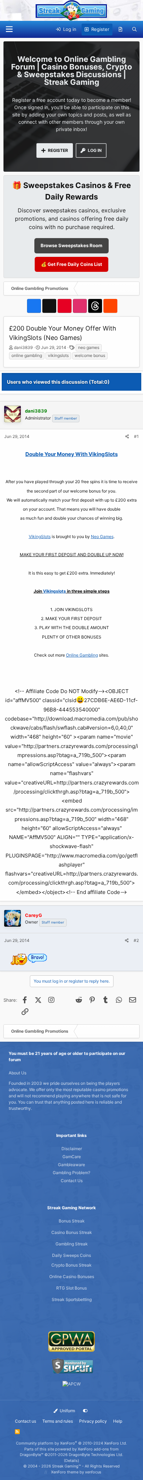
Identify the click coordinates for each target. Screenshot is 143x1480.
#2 (136, 940)
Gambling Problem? (71, 1172)
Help (117, 1421)
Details (71, 1460)
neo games (88, 347)
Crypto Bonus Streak (71, 1265)
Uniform (67, 1410)
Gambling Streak (72, 1243)
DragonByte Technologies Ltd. (96, 1454)
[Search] (134, 29)
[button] (9, 29)
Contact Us (72, 1180)
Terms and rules (57, 1421)
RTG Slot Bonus (71, 1288)
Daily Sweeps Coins (71, 1255)
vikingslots (58, 355)
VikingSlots (40, 536)
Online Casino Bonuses (71, 1276)
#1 (136, 436)
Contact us (25, 1421)
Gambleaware (71, 1164)
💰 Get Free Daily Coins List (71, 264)
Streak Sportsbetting (72, 1299)
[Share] (127, 436)
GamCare (71, 1156)
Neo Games (102, 536)
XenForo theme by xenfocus (76, 1472)
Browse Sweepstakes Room (71, 245)
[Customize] (85, 1411)
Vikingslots (54, 591)
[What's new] (120, 29)
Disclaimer (71, 1148)
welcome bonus (90, 355)
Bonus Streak (72, 1220)
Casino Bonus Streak (71, 1232)
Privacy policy (93, 1421)
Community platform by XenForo (71, 1443)
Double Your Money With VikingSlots (71, 454)
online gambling (26, 355)
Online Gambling (82, 655)
